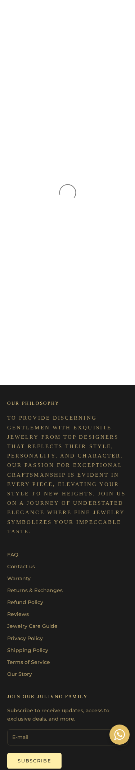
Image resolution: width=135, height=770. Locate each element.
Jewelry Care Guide (32, 626)
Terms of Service (28, 662)
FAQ (12, 554)
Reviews (18, 614)
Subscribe (34, 761)
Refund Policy (25, 602)
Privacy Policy (25, 638)
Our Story (19, 674)
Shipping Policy (27, 650)
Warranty (19, 578)
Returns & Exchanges (35, 590)
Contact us (21, 566)
